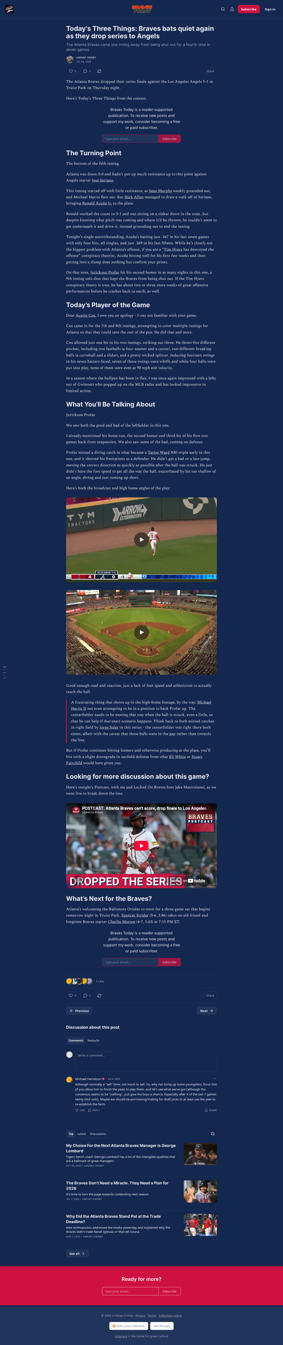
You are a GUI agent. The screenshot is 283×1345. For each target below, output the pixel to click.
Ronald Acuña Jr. (97, 203)
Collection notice (170, 1315)
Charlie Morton (121, 922)
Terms (152, 1315)
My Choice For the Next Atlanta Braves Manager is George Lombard (121, 1148)
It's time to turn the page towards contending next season (107, 1194)
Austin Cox (85, 316)
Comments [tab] (76, 1040)
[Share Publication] (232, 9)
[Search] (223, 9)
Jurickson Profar (104, 272)
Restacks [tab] (93, 1040)
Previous (82, 1011)
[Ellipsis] (215, 1078)
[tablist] (84, 1040)
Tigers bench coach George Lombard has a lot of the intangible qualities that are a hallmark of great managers (120, 1159)
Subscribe (248, 9)
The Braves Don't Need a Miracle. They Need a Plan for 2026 (117, 1186)
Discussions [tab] (98, 1134)
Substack (121, 1336)
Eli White (177, 757)
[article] (141, 1158)
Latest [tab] (81, 1134)
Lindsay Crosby (86, 57)
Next (204, 1011)
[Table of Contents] (4, 672)
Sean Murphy (160, 191)
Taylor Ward (159, 453)
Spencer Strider (135, 915)
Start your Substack (130, 1326)
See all (74, 1253)
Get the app (162, 1326)
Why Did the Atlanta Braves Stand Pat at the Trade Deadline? (113, 1219)
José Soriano (102, 180)
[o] (141, 539)
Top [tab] (71, 1134)
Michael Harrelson (88, 1079)
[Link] (60, 153)
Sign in (270, 9)
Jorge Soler (109, 727)
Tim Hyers (173, 250)
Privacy (140, 1315)
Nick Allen (134, 197)
